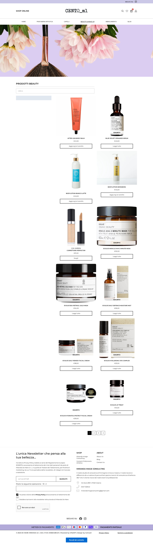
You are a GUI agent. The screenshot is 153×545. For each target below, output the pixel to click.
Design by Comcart (84, 533)
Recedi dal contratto (76, 540)
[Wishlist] (127, 11)
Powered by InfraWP (68, 533)
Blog (98, 459)
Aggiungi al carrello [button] (76, 146)
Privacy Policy (104, 533)
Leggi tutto (117, 146)
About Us (100, 456)
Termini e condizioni (125, 533)
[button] (123, 11)
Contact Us (101, 462)
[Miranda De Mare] (76, 11)
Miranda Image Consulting (82, 457)
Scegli (76, 258)
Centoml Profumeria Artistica (84, 462)
